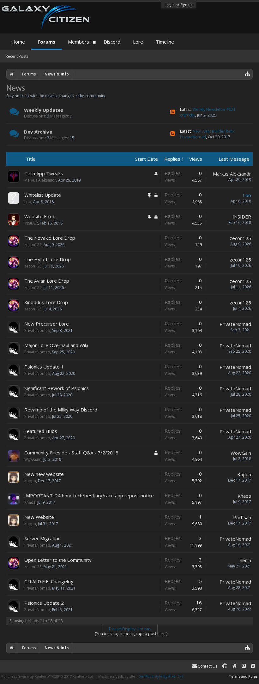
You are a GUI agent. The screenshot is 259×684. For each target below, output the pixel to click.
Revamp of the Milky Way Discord (60, 409)
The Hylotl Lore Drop (47, 259)
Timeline (165, 42)
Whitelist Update (42, 195)
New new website (44, 474)
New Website (39, 517)
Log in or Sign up (179, 4)
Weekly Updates (43, 110)
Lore (138, 42)
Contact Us (207, 666)
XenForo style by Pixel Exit (161, 676)
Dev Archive (38, 132)
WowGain (32, 459)
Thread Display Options (129, 629)
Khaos (29, 502)
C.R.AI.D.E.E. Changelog (49, 581)
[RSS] (172, 112)
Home (18, 42)
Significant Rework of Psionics (56, 388)
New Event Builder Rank (213, 131)
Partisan (242, 517)
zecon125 (33, 244)
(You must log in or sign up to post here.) (131, 633)
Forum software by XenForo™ (48, 676)
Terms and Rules (243, 676)
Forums (46, 42)
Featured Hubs (40, 431)
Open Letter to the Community (58, 560)
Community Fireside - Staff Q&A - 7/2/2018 (71, 452)
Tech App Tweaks (43, 173)
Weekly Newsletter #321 (214, 109)
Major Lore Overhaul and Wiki (56, 345)
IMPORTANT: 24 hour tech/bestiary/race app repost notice (89, 495)
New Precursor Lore (46, 324)
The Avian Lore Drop (46, 281)
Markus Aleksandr (40, 180)
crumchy (187, 115)
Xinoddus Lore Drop (46, 302)
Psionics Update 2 (44, 603)
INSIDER (31, 223)
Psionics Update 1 (44, 366)
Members (78, 42)
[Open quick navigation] (247, 73)
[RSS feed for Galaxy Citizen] (252, 666)
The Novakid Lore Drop (49, 238)
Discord (112, 42)
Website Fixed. (40, 216)
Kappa (30, 480)
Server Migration (42, 538)
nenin (245, 560)
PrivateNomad (193, 137)
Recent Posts (17, 56)
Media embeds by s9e (116, 676)
